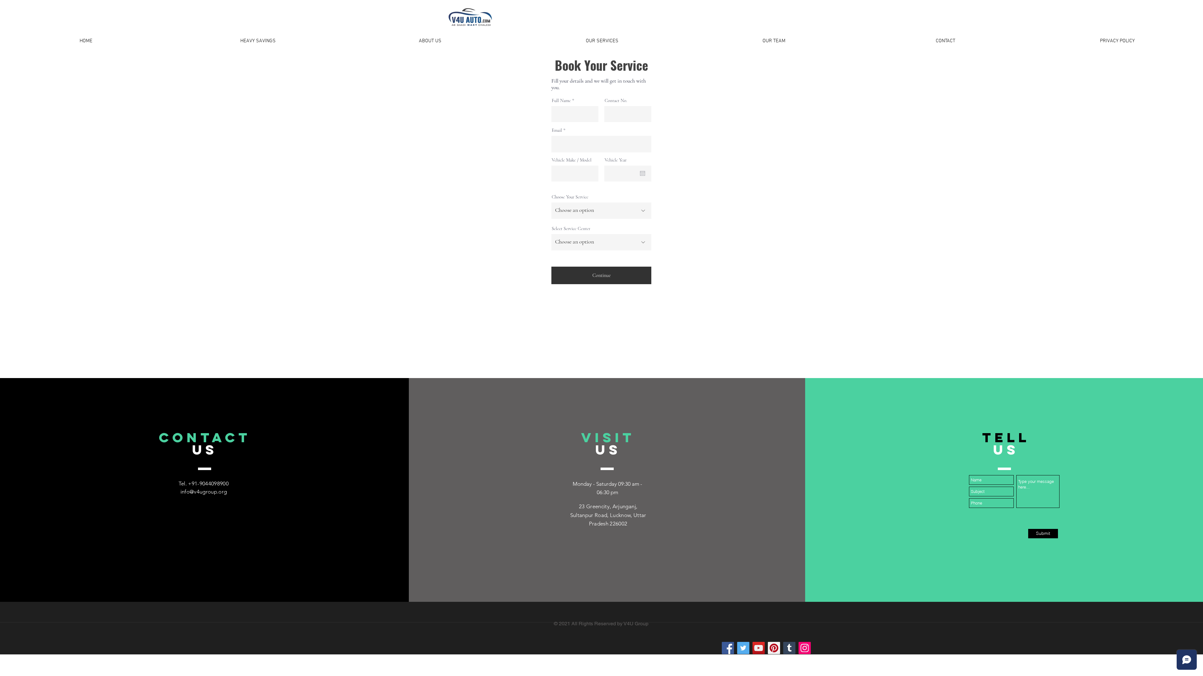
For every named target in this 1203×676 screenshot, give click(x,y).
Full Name (561, 100)
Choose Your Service (570, 197)
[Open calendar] (642, 173)
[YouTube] (759, 648)
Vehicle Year (616, 160)
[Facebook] (728, 648)
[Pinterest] (774, 648)
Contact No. (616, 100)
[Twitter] (743, 648)
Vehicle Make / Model (571, 160)
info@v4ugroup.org (203, 492)
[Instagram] (805, 648)
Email (557, 130)
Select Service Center (571, 228)
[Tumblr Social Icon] (789, 648)
